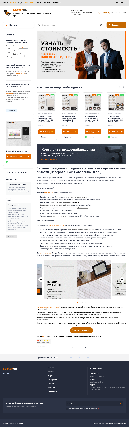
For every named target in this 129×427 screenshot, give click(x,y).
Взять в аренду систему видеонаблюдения (56, 205)
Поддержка (57, 3)
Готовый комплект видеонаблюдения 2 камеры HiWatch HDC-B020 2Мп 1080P (69, 119)
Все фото (40, 291)
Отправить (120, 403)
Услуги (20, 3)
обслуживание (82, 208)
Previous (119, 87)
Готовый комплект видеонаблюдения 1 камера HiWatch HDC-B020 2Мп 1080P (46, 119)
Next (123, 87)
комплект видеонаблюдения (78, 197)
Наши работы (29, 3)
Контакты (47, 3)
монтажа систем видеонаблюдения (82, 230)
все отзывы (11, 236)
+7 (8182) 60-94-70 (66, 314)
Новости (39, 3)
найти (39, 25)
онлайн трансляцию (58, 216)
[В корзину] (28, 156)
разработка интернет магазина (116, 423)
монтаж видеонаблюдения (61, 202)
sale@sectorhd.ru (96, 382)
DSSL (14, 54)
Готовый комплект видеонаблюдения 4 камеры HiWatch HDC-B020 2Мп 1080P (115, 119)
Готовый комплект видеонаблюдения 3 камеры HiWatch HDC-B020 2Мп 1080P (92, 119)
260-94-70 (111, 12)
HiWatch (41, 125)
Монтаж (13, 3)
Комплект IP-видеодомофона (16, 151)
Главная (5, 3)
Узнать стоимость (81, 330)
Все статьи (11, 110)
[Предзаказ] (52, 131)
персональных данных (91, 408)
